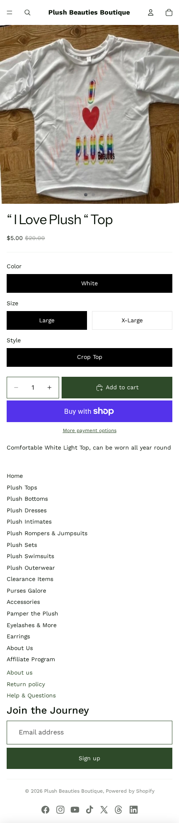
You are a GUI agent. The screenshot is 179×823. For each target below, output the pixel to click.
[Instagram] (60, 810)
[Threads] (119, 810)
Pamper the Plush (32, 613)
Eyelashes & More (32, 625)
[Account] (151, 12)
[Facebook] (45, 810)
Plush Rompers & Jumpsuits (47, 533)
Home (15, 475)
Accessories (23, 601)
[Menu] (9, 12)
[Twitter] (104, 810)
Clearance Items (30, 579)
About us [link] (19, 672)
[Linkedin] (134, 810)
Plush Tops (22, 487)
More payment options (90, 430)
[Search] (27, 12)
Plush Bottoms (27, 498)
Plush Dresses (27, 510)
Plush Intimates (29, 521)
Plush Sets (22, 544)
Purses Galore (26, 590)
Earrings (18, 636)
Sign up (89, 758)
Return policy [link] (26, 684)
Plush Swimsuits (30, 556)
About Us (20, 648)
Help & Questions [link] (31, 695)
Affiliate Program (31, 659)
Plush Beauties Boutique (73, 791)
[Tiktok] (89, 810)
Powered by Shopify (130, 791)
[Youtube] (75, 810)
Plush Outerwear (31, 567)
